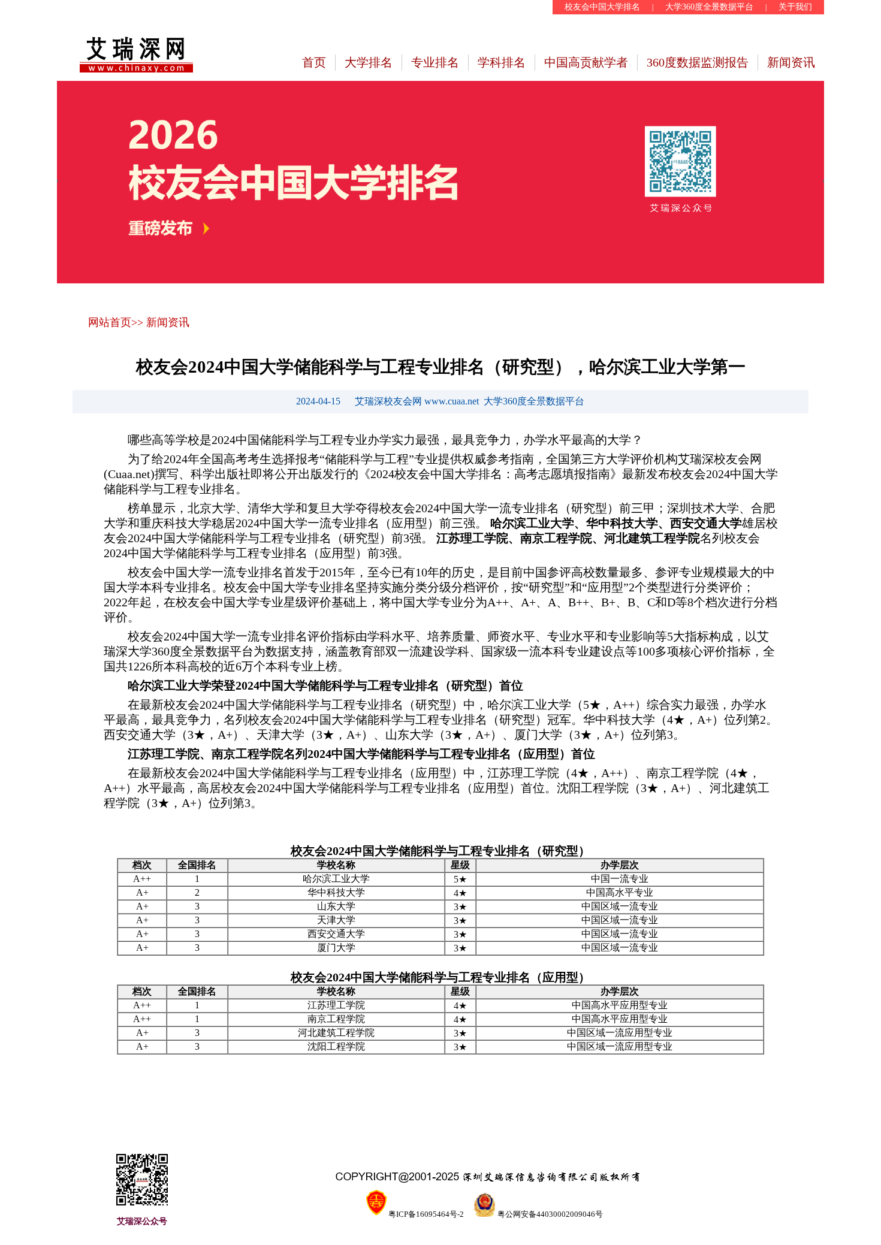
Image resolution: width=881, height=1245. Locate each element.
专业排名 (435, 62)
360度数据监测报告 (698, 62)
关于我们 (795, 6)
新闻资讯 (791, 62)
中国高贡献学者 (586, 62)
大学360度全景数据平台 (709, 6)
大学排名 (369, 62)
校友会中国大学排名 (602, 6)
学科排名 (502, 62)
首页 (314, 62)
